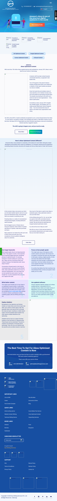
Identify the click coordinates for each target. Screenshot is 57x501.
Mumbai (7, 427)
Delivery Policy (32, 466)
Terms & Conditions (9, 466)
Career (6, 400)
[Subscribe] (22, 440)
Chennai (7, 424)
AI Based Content (38, 57)
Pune (30, 424)
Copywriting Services (34, 417)
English (45, 9)
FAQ (6, 463)
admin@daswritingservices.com (39, 364)
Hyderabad (7, 431)
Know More (21, 131)
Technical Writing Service (11, 417)
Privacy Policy (8, 469)
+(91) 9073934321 (18, 364)
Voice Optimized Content (35, 414)
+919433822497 (27, 6)
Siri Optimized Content (19, 53)
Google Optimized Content (37, 53)
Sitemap (14, 497)
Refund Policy (32, 463)
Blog (30, 403)
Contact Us (31, 469)
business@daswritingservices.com (44, 6)
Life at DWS (7, 397)
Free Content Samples (10, 403)
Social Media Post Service (35, 411)
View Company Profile (37, 24)
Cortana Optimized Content (21, 57)
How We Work (32, 397)
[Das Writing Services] (10, 5)
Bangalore (31, 427)
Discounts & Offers (33, 400)
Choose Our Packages (35, 131)
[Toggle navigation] (50, 2)
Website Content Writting (11, 414)
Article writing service (10, 411)
